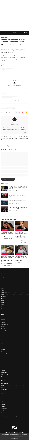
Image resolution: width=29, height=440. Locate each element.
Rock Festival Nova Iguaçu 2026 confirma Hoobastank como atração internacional (18, 201)
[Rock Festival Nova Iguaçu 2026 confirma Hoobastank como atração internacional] (4, 202)
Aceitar (14, 438)
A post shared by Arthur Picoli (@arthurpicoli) (14, 100)
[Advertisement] (14, 15)
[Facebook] (16, 112)
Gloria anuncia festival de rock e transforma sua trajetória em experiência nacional (18, 194)
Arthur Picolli (11, 108)
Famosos (4, 37)
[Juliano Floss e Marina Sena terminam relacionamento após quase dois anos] (7, 226)
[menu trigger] (2, 33)
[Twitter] (19, 112)
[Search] (27, 33)
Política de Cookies (18, 436)
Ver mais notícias (14, 124)
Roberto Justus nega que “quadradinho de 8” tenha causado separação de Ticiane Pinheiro (21, 258)
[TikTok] (20, 433)
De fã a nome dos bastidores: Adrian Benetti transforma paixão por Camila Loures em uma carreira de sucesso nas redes (21, 236)
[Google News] (22, 433)
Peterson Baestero (7, 263)
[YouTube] (26, 132)
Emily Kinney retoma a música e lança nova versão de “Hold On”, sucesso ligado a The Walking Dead (18, 187)
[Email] (26, 112)
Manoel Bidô (20, 240)
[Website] (19, 132)
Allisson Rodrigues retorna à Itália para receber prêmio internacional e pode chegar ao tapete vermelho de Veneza (7, 259)
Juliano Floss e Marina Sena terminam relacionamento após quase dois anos (7, 234)
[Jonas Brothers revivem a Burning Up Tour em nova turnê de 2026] (4, 209)
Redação (7, 44)
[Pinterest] (23, 112)
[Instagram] (24, 132)
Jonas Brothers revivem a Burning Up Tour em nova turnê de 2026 (18, 208)
